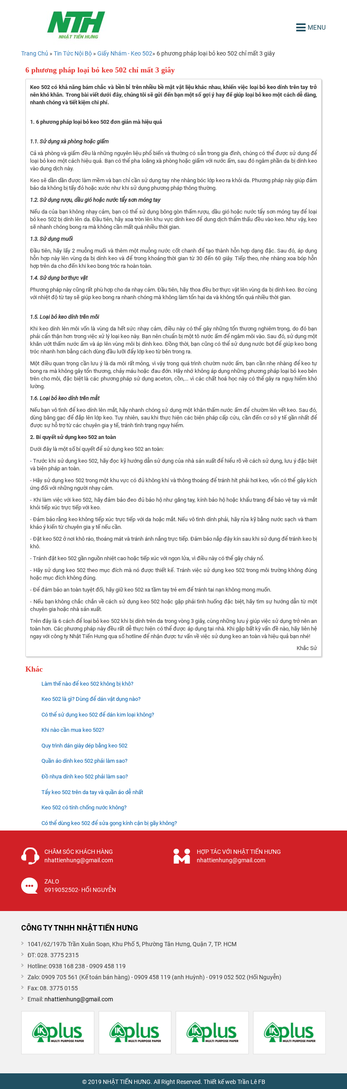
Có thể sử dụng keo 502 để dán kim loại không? (97, 714)
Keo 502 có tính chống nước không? (84, 807)
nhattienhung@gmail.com (78, 999)
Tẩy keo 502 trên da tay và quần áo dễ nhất (92, 792)
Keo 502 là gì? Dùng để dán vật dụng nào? (90, 699)
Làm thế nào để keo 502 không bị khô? (87, 684)
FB (261, 1081)
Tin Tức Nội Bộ (73, 53)
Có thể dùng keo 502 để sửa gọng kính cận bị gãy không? (109, 823)
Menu (317, 27)
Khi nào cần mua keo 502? (72, 730)
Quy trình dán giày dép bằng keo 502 (84, 745)
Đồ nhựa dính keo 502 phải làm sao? (84, 776)
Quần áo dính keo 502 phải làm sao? (84, 761)
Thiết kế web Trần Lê (230, 1081)
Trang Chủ (34, 53)
